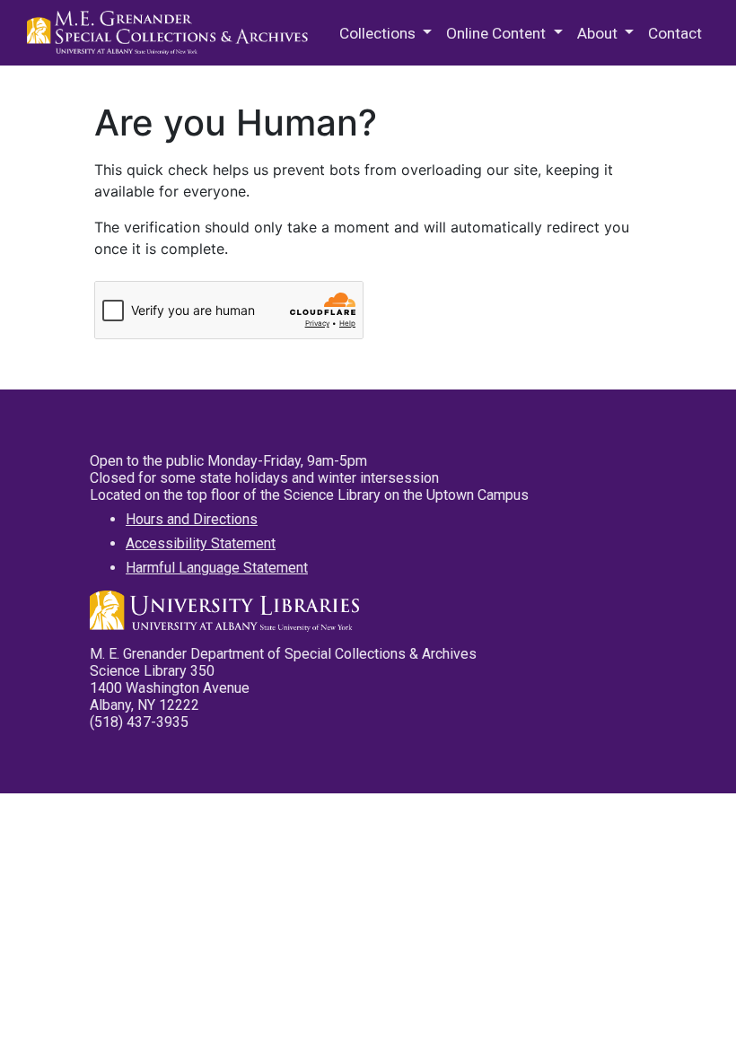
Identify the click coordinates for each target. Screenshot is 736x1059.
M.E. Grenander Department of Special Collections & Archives (170, 33)
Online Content (497, 33)
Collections (379, 33)
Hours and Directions (192, 519)
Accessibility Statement (201, 543)
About (599, 33)
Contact (675, 33)
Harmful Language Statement (217, 567)
